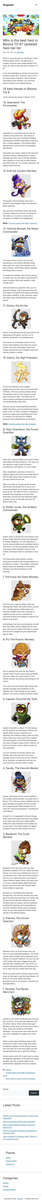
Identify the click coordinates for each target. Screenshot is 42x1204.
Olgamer (20, 1199)
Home (8, 1158)
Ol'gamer (8, 4)
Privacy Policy (11, 1161)
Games (8, 1070)
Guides (5, 1186)
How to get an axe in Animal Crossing (20, 1079)
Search (5, 1089)
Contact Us (10, 1164)
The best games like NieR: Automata (22, 223)
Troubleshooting (9, 1190)
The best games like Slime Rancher (22, 424)
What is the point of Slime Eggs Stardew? (19, 1122)
